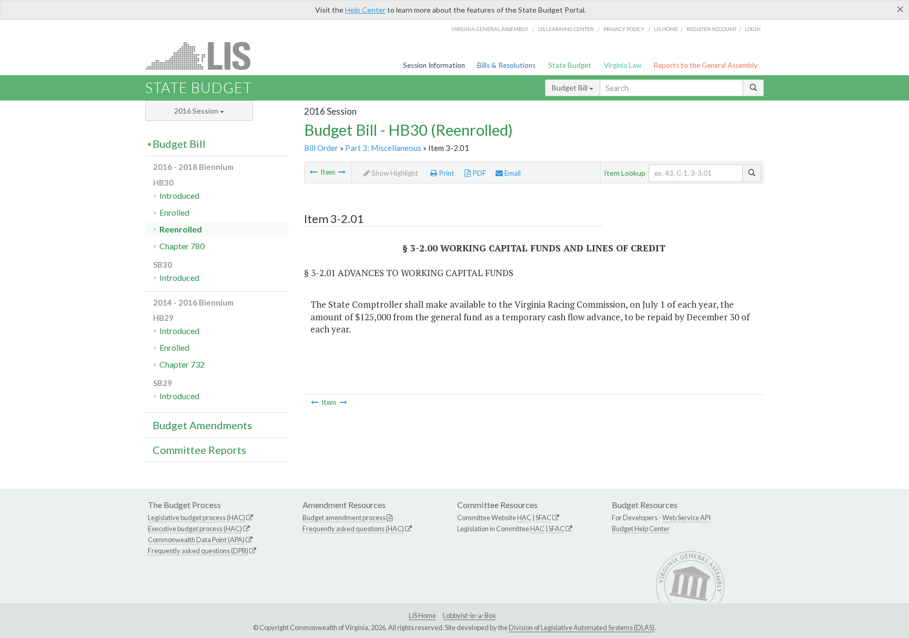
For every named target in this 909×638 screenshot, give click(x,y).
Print (445, 173)
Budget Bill (570, 87)
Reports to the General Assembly (705, 65)
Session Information (434, 65)
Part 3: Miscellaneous (383, 148)
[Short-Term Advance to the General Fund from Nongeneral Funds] (313, 172)
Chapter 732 (182, 364)
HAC (524, 517)
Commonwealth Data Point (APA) (196, 539)
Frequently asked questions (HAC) (353, 528)
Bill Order (321, 148)
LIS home (666, 29)
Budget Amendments (202, 425)
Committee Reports (199, 449)
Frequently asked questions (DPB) (198, 550)
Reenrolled (180, 229)
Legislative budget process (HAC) (196, 517)
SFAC (543, 517)
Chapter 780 (182, 246)
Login (753, 29)
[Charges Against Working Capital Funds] (342, 172)
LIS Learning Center (566, 29)
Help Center (365, 9)
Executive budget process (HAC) (195, 528)
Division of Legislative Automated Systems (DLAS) (581, 627)
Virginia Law (622, 65)
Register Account (711, 29)
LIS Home (422, 615)
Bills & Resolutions (506, 65)
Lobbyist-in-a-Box (469, 615)
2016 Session (197, 110)
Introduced (179, 195)
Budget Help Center (641, 528)
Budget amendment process (344, 517)
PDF (478, 173)
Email (512, 173)
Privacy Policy (623, 29)
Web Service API (686, 517)
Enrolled (174, 212)
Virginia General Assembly (489, 29)
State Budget (569, 65)
